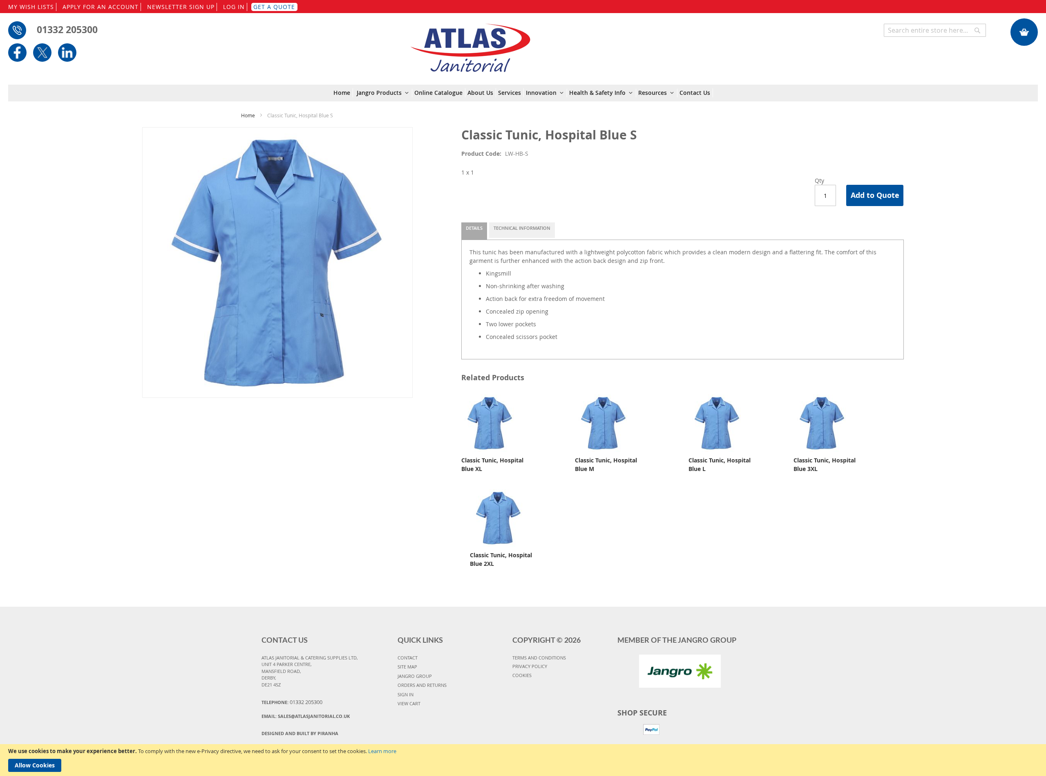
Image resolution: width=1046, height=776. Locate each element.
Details (474, 228)
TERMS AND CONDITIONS (539, 658)
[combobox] (935, 30)
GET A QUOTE (274, 7)
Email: (306, 716)
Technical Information (522, 228)
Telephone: (292, 702)
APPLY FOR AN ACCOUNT (101, 7)
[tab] (474, 231)
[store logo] (470, 43)
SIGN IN (405, 694)
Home (248, 115)
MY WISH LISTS (31, 7)
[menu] (523, 93)
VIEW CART (409, 703)
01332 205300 (67, 29)
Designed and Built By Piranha (300, 733)
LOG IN (234, 7)
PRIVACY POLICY (529, 666)
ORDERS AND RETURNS (422, 685)
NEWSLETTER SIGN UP (181, 7)
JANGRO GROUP (415, 676)
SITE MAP (407, 667)
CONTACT (408, 658)
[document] (523, 760)
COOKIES (522, 675)
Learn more (382, 751)
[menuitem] (343, 92)
